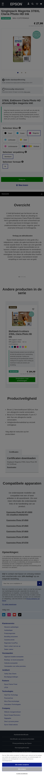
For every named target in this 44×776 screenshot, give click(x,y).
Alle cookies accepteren (22, 764)
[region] (22, 764)
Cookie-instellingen (22, 773)
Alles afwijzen (22, 769)
